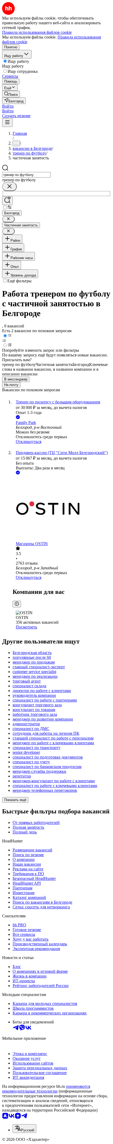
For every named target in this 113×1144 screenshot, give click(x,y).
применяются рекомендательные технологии (46, 1088)
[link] (11, 94)
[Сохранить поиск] (7, 200)
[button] (8, 106)
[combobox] (26, 175)
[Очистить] (9, 186)
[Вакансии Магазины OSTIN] (62, 508)
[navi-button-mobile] (7, 122)
